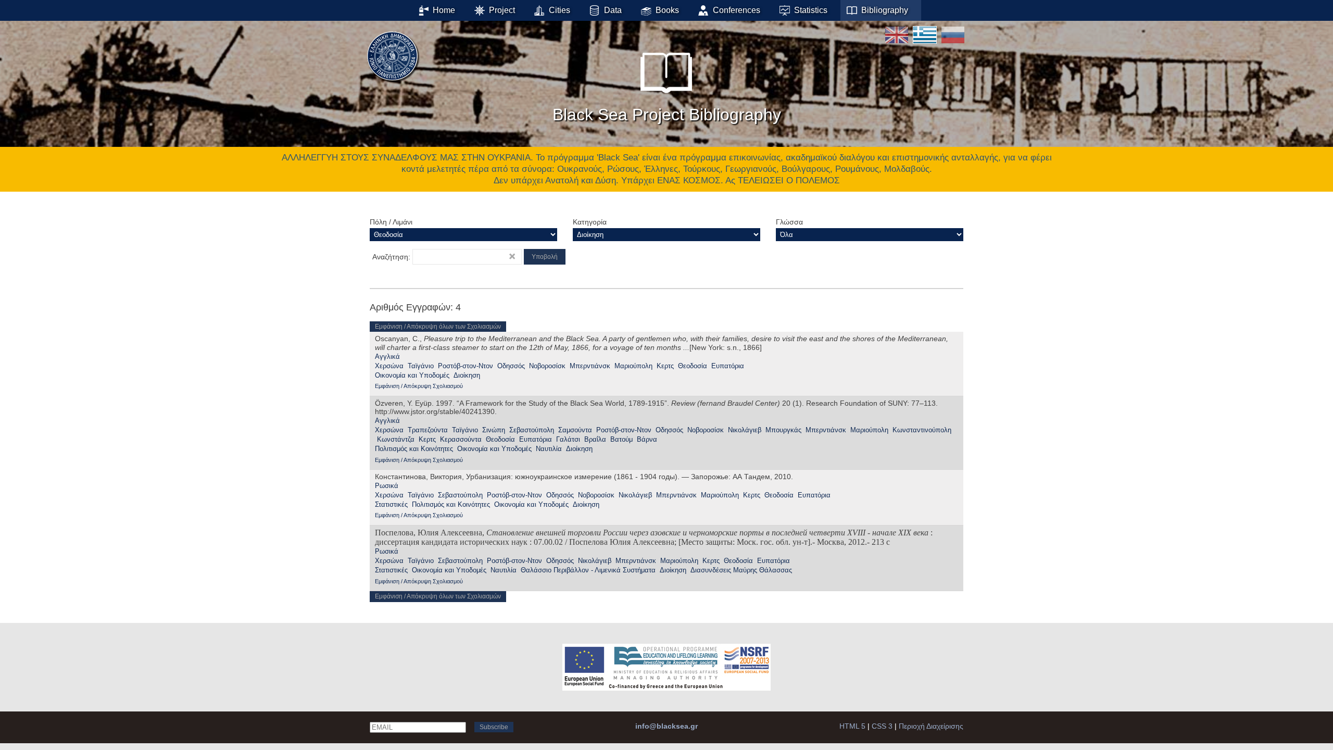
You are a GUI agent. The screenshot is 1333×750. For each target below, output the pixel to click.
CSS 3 (882, 726)
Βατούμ (621, 439)
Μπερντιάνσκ (590, 366)
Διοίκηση (467, 375)
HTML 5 (852, 726)
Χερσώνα (389, 366)
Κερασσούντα (461, 439)
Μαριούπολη (633, 366)
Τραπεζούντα (428, 430)
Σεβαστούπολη (531, 430)
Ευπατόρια (727, 366)
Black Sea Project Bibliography (666, 114)
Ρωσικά (386, 486)
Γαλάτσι (568, 439)
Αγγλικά (387, 356)
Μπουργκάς (783, 430)
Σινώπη (493, 430)
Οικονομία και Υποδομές (412, 375)
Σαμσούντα (575, 430)
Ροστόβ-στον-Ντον (465, 366)
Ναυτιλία (549, 449)
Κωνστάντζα (395, 439)
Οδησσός (511, 366)
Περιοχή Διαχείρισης (931, 726)
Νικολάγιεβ (744, 430)
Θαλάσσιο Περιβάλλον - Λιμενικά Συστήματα (588, 570)
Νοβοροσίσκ (547, 366)
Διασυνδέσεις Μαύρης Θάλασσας (741, 570)
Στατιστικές (391, 504)
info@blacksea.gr (666, 726)
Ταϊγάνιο (421, 366)
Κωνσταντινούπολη (921, 430)
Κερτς (665, 366)
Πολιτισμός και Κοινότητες (414, 449)
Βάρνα (647, 439)
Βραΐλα (595, 439)
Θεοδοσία (692, 366)
